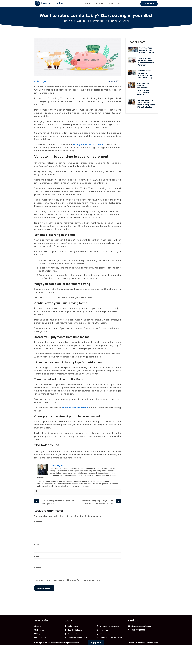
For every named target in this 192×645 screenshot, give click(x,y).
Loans (110, 3)
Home (87, 3)
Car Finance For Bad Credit (110, 638)
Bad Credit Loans (74, 630)
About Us (98, 3)
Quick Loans (72, 626)
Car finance (104, 634)
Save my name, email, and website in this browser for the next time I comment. (68, 580)
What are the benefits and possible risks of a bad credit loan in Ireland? (143, 89)
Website (37, 568)
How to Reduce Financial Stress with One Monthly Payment (146, 61)
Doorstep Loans (74, 634)
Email (37, 556)
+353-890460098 (138, 630)
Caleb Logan (40, 81)
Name (37, 545)
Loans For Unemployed (77, 638)
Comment (39, 521)
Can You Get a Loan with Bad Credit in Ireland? (147, 50)
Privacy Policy (152, 642)
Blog (119, 3)
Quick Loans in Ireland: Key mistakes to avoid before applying (146, 74)
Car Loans (104, 630)
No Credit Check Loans (109, 626)
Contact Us (41, 638)
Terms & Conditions (137, 642)
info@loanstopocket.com (141, 626)
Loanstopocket (56, 642)
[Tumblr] (37, 491)
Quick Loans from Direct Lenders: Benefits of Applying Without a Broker (146, 103)
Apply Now (149, 3)
